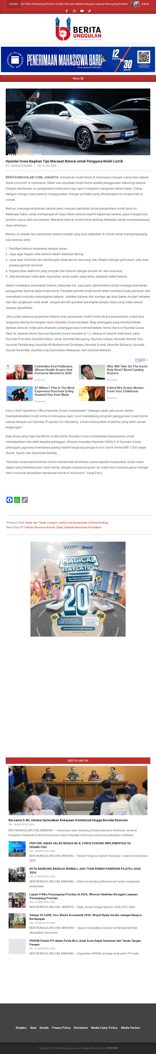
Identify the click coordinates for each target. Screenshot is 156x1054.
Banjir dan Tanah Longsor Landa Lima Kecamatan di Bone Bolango (67, 522)
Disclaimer (81, 1027)
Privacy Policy (62, 1027)
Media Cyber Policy (104, 1027)
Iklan (33, 1027)
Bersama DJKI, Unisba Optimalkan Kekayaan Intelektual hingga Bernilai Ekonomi (68, 820)
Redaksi (21, 1027)
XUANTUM (112, 1048)
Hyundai (61, 322)
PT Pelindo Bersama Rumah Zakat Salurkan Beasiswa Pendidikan (60, 527)
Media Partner (130, 1027)
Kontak (44, 1027)
